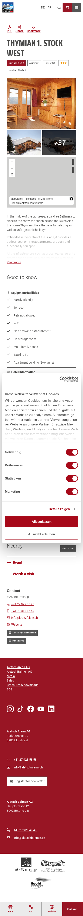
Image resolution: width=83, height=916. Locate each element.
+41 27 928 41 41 (25, 830)
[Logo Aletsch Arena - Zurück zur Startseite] (8, 7)
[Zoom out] (12, 168)
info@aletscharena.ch (28, 767)
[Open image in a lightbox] (41, 103)
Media (11, 676)
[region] (41, 182)
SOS (9, 689)
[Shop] (67, 7)
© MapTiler (44, 198)
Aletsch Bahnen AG (19, 671)
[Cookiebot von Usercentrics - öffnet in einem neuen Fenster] (59, 379)
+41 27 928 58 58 (25, 759)
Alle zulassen (42, 521)
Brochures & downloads (22, 685)
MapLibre (16, 198)
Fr (49, 7)
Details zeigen (59, 509)
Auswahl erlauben (41, 534)
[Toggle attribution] (71, 198)
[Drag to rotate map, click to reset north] (12, 174)
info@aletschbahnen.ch (29, 837)
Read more (14, 262)
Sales (10, 680)
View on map (68, 548)
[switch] (72, 465)
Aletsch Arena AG (18, 667)
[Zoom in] (12, 162)
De (43, 7)
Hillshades (30, 198)
